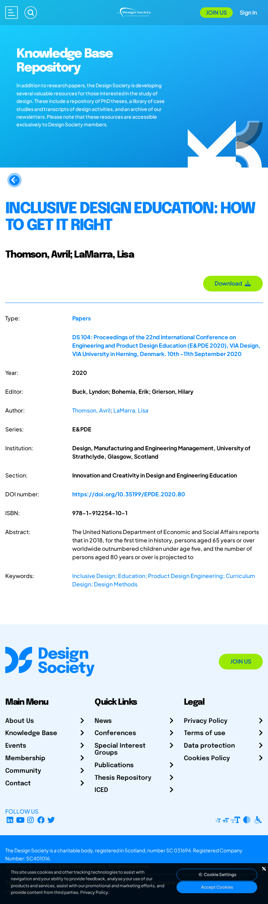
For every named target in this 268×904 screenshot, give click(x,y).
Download (229, 283)
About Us (19, 721)
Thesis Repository (123, 778)
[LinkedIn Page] (10, 819)
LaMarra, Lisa (130, 410)
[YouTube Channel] (20, 819)
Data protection (209, 746)
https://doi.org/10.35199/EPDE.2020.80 (128, 494)
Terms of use (204, 733)
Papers (81, 318)
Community (23, 771)
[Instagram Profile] (30, 819)
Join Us (216, 12)
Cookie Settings (219, 874)
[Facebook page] (41, 819)
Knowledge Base (31, 733)
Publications (114, 765)
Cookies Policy (207, 758)
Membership (25, 758)
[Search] (30, 12)
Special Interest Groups (120, 749)
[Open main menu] (11, 12)
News (103, 721)
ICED (101, 790)
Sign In (248, 12)
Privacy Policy (206, 721)
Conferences (115, 733)
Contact (18, 783)
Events (15, 746)
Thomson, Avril (91, 410)
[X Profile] (51, 819)
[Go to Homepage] (134, 11)
